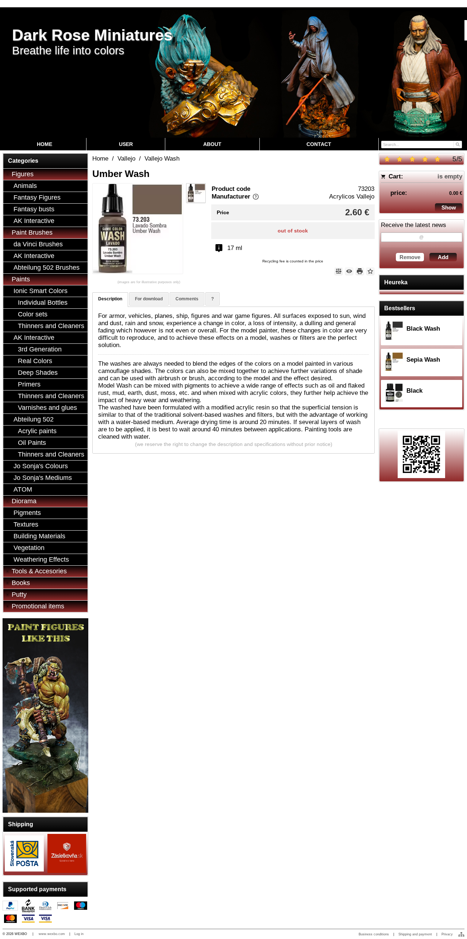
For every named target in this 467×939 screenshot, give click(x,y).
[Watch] (349, 271)
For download (149, 298)
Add (443, 257)
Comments (186, 298)
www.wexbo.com (52, 934)
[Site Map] (461, 934)
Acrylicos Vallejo (351, 196)
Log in (79, 934)
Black (414, 390)
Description (110, 298)
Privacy (447, 934)
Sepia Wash (423, 359)
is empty (449, 176)
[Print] (359, 271)
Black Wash (423, 328)
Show (448, 207)
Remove (410, 257)
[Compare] (338, 271)
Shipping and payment (415, 934)
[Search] (457, 144)
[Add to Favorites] (370, 271)
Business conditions (374, 934)
